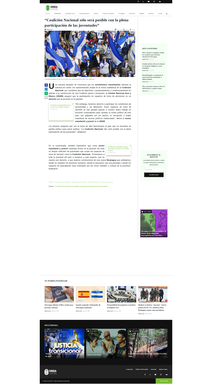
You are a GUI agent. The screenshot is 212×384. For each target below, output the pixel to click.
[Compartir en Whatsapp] (46, 93)
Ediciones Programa (108, 13)
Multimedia (57, 13)
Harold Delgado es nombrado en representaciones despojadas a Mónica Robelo (152, 77)
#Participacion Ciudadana (63, 182)
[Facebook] (138, 1)
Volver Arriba (164, 381)
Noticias (47, 13)
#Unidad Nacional (93, 182)
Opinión (141, 13)
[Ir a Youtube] (148, 1)
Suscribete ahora (154, 174)
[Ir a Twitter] (143, 1)
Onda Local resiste (94, 355)
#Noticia (51, 182)
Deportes (151, 13)
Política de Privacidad (142, 369)
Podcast (96, 13)
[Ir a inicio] (52, 7)
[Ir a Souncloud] (160, 1)
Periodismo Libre (70, 13)
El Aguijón (122, 13)
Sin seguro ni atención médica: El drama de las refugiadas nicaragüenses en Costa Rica (153, 233)
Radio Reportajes (84, 13)
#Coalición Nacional (106, 182)
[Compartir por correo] (46, 97)
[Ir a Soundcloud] (166, 374)
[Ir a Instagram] (154, 1)
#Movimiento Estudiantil (79, 182)
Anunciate (153, 369)
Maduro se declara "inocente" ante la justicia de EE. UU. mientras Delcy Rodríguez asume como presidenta (152, 307)
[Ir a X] (150, 374)
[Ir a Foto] (90, 53)
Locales (160, 13)
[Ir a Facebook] (145, 374)
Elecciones (132, 13)
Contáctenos (129, 369)
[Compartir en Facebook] (46, 85)
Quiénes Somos (163, 369)
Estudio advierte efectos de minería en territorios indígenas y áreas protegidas (153, 66)
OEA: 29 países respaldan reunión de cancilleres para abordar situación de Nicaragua (153, 55)
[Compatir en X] (46, 89)
